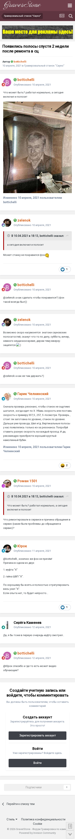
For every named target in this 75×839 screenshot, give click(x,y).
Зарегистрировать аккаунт (37, 735)
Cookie (37, 824)
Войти (37, 762)
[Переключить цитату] (9, 235)
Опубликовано (32, 84)
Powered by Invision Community (37, 832)
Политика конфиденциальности (43, 819)
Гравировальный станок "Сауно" (44, 65)
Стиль (11, 819)
